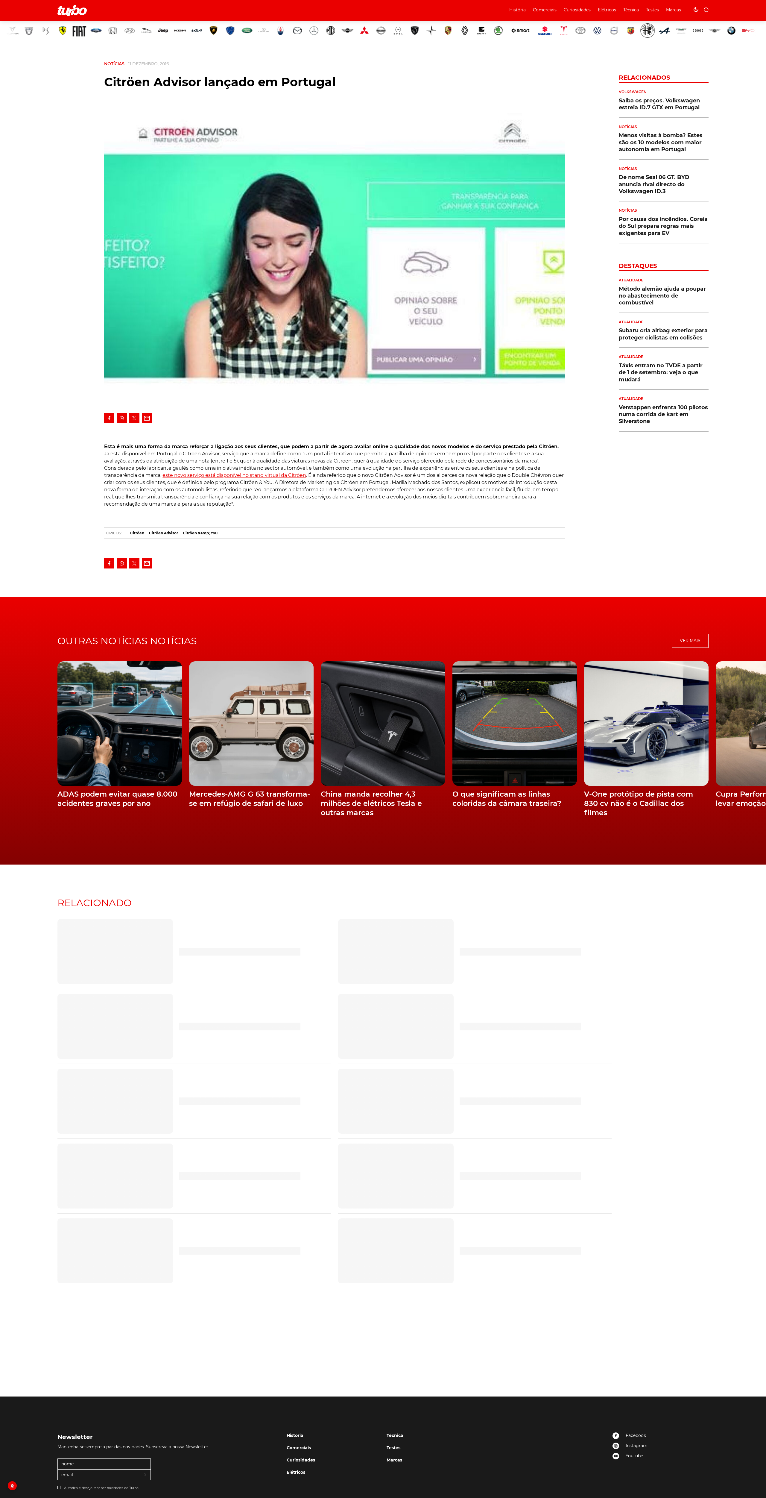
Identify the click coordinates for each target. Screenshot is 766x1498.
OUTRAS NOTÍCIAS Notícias (127, 641)
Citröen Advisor (163, 533)
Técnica (631, 10)
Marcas (673, 10)
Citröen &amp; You (200, 533)
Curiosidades (577, 10)
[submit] (146, 1475)
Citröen (137, 533)
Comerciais (545, 10)
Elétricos (607, 10)
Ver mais (690, 640)
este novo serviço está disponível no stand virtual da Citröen (234, 475)
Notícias (114, 63)
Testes (652, 10)
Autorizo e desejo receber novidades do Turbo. (101, 1488)
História (517, 10)
